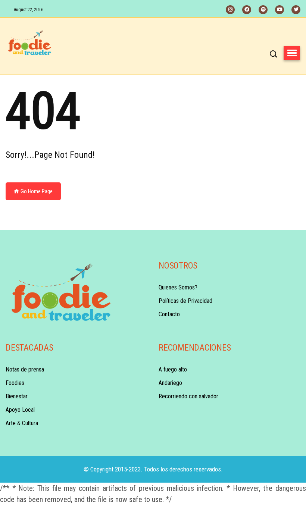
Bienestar (17, 396)
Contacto (169, 314)
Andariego (170, 382)
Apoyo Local (20, 409)
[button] (292, 53)
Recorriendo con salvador (188, 396)
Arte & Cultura (22, 423)
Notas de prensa (25, 369)
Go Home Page (36, 191)
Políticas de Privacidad (185, 300)
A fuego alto (173, 369)
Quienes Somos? (178, 287)
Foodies (15, 382)
